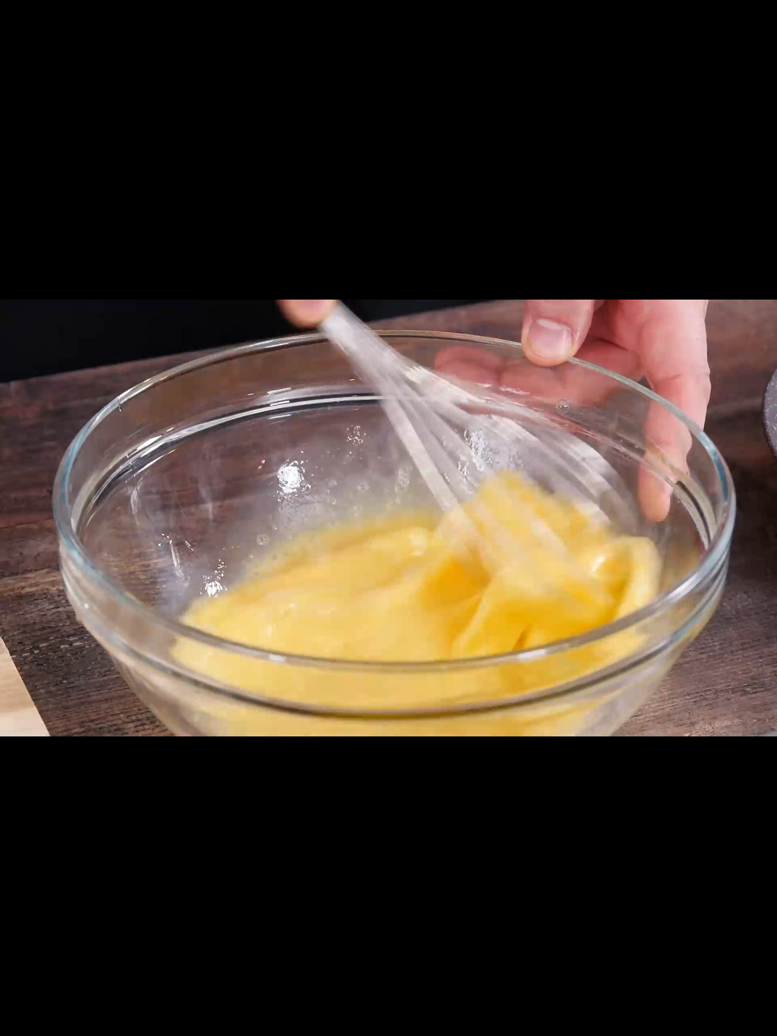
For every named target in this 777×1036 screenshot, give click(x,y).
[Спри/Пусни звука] (759, 1021)
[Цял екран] (703, 1021)
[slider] (143, 1019)
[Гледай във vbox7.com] (731, 1021)
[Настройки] (759, 19)
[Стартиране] (18, 1021)
